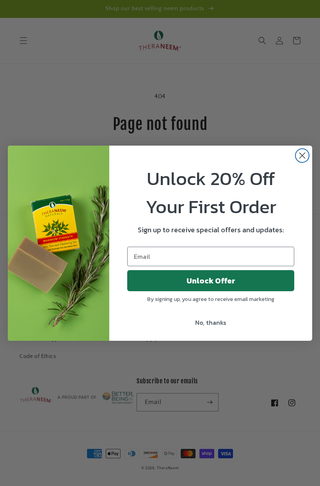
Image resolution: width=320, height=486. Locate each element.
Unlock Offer (211, 281)
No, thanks (210, 322)
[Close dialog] (302, 155)
